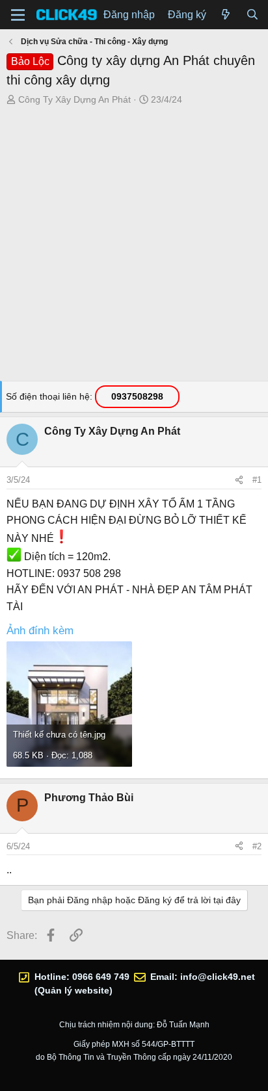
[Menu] (18, 15)
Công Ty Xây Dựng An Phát (74, 99)
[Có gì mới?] (226, 15)
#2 (256, 846)
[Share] (239, 480)
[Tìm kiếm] (252, 15)
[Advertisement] (134, 247)
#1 (256, 480)
